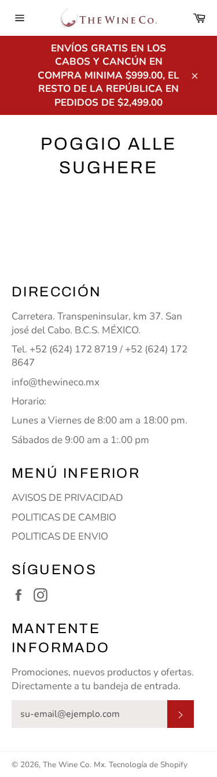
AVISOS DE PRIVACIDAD (67, 497)
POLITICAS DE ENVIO (60, 536)
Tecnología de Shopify (148, 764)
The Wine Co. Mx (74, 764)
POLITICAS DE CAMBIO (64, 517)
